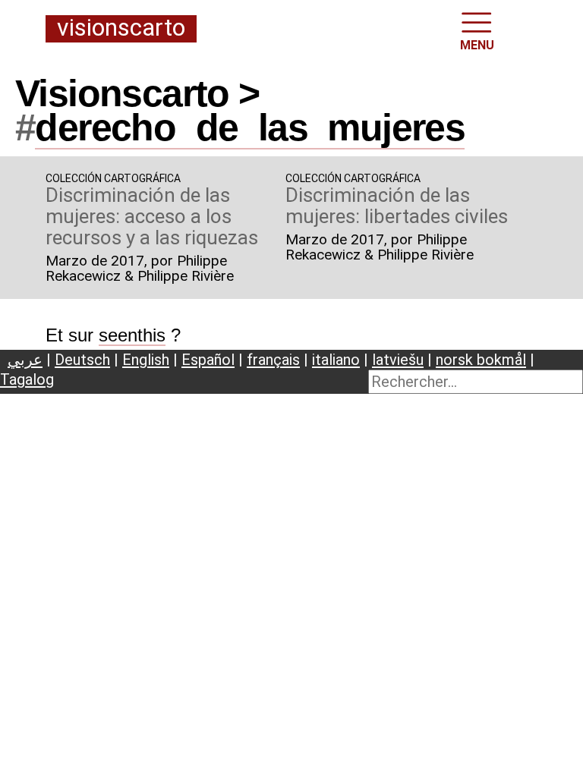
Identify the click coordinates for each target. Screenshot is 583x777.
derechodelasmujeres (250, 127)
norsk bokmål (481, 360)
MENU (477, 45)
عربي (25, 360)
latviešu (398, 360)
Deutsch (82, 360)
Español (208, 360)
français (273, 360)
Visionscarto (121, 28)
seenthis (132, 335)
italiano (336, 360)
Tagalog (27, 379)
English (145, 360)
